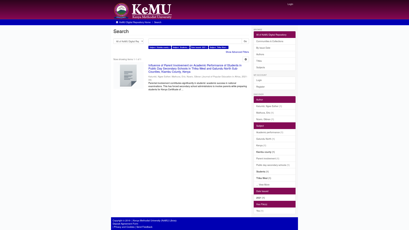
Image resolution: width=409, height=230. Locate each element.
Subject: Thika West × (218, 47)
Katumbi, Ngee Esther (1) (269, 106)
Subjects (260, 67)
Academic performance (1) (269, 132)
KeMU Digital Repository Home (135, 22)
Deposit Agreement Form (125, 223)
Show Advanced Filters (237, 51)
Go (245, 41)
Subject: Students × (181, 47)
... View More (263, 184)
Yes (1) (259, 210)
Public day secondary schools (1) (273, 165)
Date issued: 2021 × (199, 47)
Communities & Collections (269, 41)
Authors (260, 54)
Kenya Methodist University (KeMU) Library (155, 220)
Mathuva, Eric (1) (265, 112)
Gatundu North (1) (265, 138)
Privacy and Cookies (124, 226)
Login (259, 80)
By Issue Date (263, 47)
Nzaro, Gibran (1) (265, 119)
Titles (259, 60)
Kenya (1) (261, 145)
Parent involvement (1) (267, 158)
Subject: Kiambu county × (160, 47)
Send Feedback (144, 226)
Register (260, 86)
